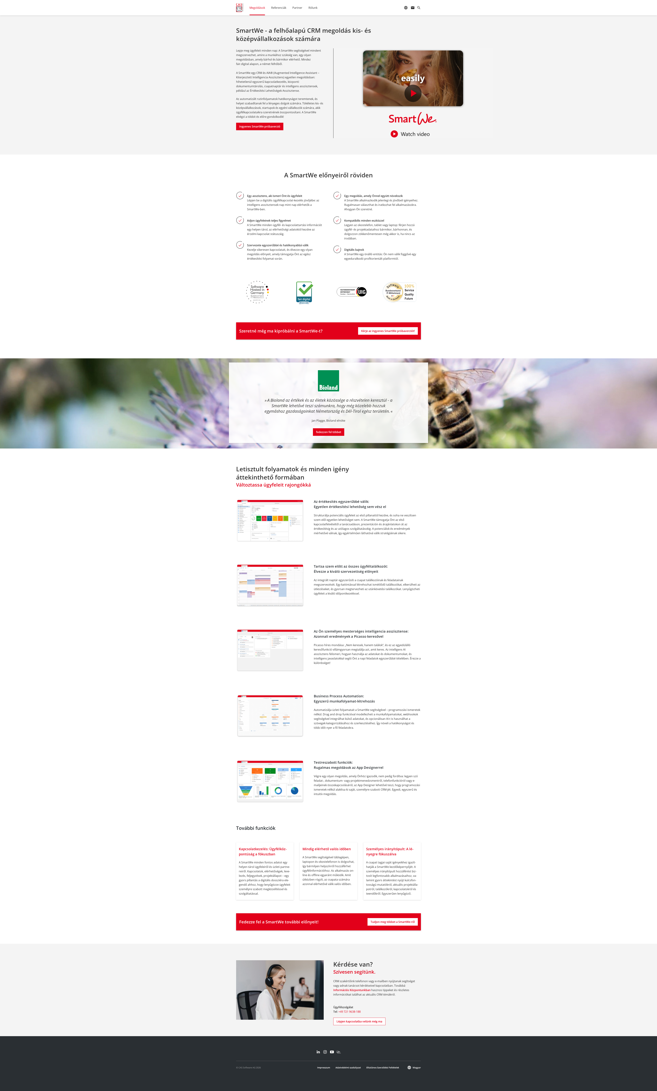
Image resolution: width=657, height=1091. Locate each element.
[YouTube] (332, 1052)
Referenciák (278, 8)
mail (413, 8)
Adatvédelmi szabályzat (348, 1067)
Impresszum (323, 1067)
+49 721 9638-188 (349, 1012)
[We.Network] (339, 1052)
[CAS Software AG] (239, 7)
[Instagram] (325, 1052)
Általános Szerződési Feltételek (382, 1067)
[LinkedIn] (318, 1052)
